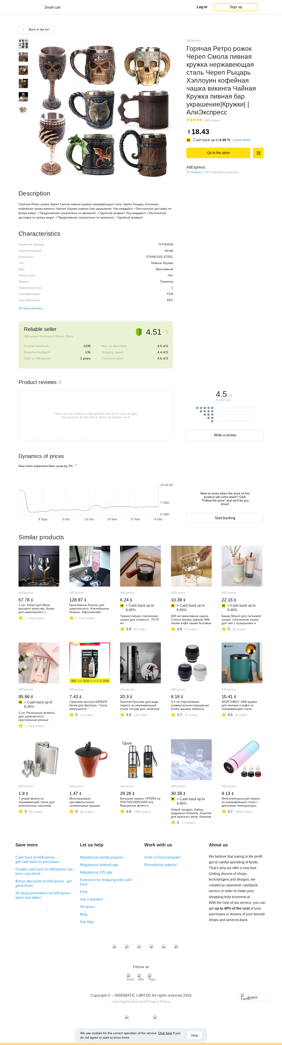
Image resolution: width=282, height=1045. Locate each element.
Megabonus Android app (99, 865)
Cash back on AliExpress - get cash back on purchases (37, 859)
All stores (87, 907)
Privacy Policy (158, 1001)
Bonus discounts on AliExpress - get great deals (43, 883)
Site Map (87, 922)
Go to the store (218, 153)
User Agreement (125, 1001)
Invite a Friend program (162, 857)
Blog (83, 914)
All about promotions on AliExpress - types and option (43, 895)
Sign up (236, 7)
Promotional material (160, 865)
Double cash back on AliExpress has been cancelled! (44, 871)
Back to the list (39, 29)
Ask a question (91, 899)
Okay (194, 1035)
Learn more (241, 140)
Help (83, 892)
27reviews (193, 172)
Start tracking (225, 518)
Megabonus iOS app (96, 872)
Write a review (225, 435)
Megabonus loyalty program (101, 857)
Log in (202, 7)
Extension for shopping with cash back (106, 882)
